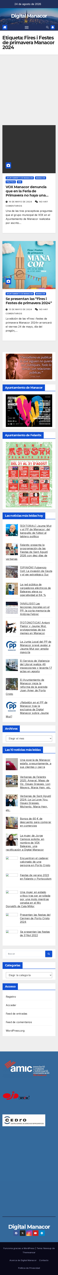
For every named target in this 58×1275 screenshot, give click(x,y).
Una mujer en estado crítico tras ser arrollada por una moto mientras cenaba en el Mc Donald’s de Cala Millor (28, 899)
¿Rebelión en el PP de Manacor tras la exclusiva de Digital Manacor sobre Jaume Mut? (27, 709)
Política (11, 182)
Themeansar (29, 1252)
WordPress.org (15, 1030)
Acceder (11, 1005)
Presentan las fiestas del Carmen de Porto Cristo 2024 (35, 918)
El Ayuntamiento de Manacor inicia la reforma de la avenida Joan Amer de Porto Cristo (26, 687)
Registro (11, 996)
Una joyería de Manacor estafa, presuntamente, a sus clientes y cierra (35, 763)
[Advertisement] (29, 85)
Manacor (40, 178)
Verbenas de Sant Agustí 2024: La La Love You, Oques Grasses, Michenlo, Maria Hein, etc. (28, 803)
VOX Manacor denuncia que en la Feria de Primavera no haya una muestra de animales (26, 193)
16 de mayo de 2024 (21, 201)
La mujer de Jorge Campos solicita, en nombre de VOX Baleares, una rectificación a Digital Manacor (25, 842)
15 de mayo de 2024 (21, 309)
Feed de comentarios (19, 1022)
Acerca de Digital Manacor (23, 1260)
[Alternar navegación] (26, 27)
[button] (47, 27)
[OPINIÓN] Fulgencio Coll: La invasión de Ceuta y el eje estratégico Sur (36, 571)
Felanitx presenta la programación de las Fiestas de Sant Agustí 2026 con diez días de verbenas (27, 552)
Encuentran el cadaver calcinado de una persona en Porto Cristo (35, 862)
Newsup (47, 1248)
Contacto (43, 1260)
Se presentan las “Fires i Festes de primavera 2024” (29, 301)
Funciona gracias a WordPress (19, 1248)
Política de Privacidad (29, 1268)
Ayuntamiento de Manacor (20, 178)
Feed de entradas (16, 1013)
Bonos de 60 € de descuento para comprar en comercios (35, 822)
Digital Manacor (29, 16)
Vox (19, 182)
